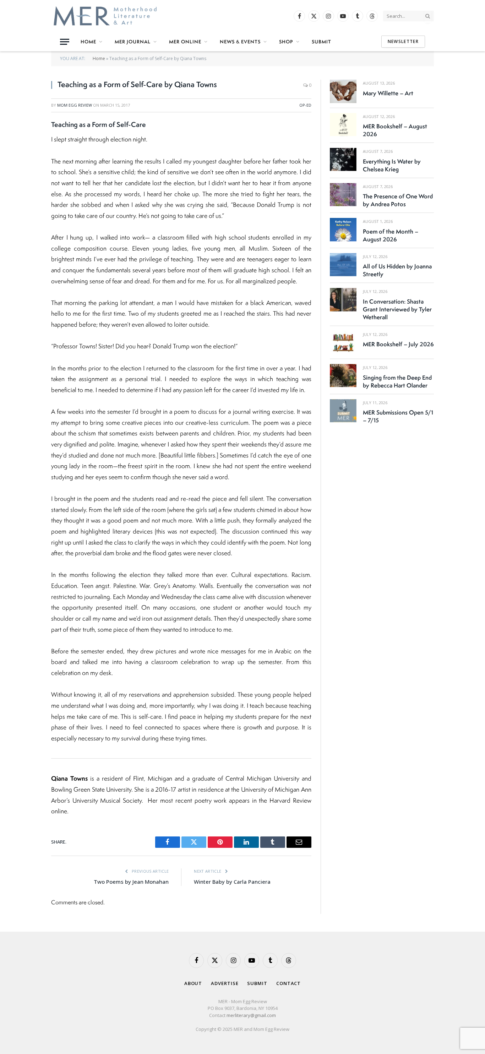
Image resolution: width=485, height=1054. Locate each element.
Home (88, 41)
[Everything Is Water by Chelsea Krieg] (343, 159)
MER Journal (133, 41)
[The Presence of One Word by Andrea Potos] (343, 194)
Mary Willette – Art (388, 93)
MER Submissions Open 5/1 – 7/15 (398, 416)
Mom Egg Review (74, 105)
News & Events (240, 41)
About (193, 983)
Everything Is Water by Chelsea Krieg (392, 165)
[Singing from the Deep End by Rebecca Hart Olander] (343, 375)
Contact (288, 983)
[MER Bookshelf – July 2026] (343, 342)
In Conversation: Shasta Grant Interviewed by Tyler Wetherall (397, 309)
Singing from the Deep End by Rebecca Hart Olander (397, 381)
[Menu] (64, 42)
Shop (286, 41)
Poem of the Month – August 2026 (390, 235)
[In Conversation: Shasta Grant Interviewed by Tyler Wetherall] (343, 299)
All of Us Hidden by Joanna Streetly (397, 270)
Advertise (224, 983)
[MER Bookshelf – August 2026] (343, 124)
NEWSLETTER (403, 41)
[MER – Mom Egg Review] (105, 16)
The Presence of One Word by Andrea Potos (398, 200)
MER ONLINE (185, 41)
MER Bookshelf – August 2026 (395, 130)
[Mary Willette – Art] (343, 91)
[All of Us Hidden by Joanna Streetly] (343, 264)
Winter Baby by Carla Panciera (232, 881)
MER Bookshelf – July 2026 (398, 344)
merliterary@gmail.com (251, 1015)
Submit (321, 41)
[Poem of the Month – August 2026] (343, 229)
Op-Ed (305, 105)
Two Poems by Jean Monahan (131, 881)
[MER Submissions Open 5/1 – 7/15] (343, 410)
